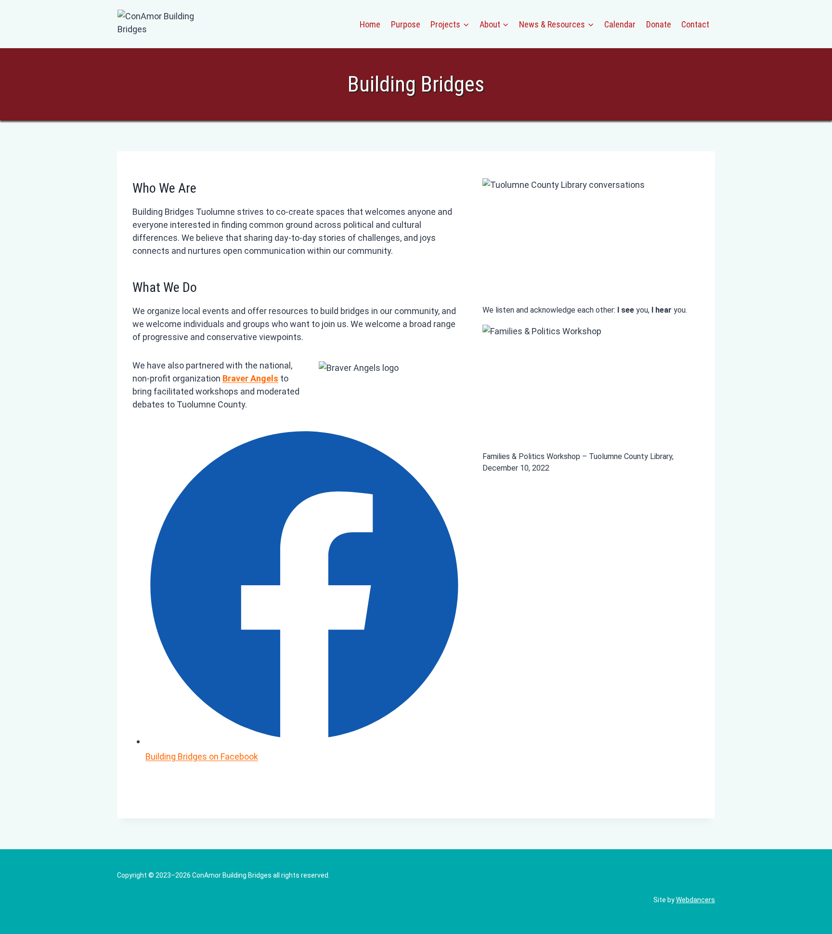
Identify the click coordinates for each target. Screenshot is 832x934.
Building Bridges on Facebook (201, 756)
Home (370, 24)
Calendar (620, 24)
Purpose (405, 24)
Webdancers (695, 900)
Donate (658, 24)
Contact (695, 24)
